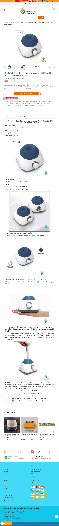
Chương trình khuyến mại (36, 478)
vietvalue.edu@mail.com (31, 396)
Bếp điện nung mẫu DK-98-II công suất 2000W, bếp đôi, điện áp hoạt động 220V (47, 436)
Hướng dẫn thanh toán (36, 475)
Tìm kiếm (41, 17)
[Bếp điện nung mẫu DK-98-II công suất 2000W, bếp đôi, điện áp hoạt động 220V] (47, 425)
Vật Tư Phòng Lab (8, 495)
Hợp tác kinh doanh (35, 480)
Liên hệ (5, 480)
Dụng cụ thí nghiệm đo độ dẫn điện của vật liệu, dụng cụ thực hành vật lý (12, 436)
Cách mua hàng (7, 478)
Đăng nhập (31, 3)
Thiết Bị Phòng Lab (8, 497)
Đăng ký (26, 3)
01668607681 (12, 516)
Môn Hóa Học (7, 488)
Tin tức (5, 475)
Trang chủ (6, 469)
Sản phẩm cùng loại (9, 412)
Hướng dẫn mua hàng (36, 469)
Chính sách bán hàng (35, 471)
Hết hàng (6, 441)
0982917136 (8, 110)
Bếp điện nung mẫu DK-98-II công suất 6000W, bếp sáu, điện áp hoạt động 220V (29, 436)
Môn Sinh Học (7, 491)
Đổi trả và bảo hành (35, 473)
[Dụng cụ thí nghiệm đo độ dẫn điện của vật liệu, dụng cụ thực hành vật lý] (12, 425)
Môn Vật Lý (6, 486)
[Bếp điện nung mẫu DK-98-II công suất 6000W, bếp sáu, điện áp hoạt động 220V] (29, 425)
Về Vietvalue (6, 473)
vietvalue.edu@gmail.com (14, 518)
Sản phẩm (6, 471)
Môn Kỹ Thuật (7, 493)
